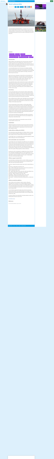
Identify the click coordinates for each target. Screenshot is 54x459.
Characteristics (12, 64)
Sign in (52, 1)
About (10, 373)
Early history (17, 64)
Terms (14, 373)
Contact (19, 373)
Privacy (17, 373)
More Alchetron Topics (12, 257)
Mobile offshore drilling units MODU (14, 66)
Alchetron (2, 1)
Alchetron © (23, 373)
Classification (22, 64)
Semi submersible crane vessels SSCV (26, 66)
